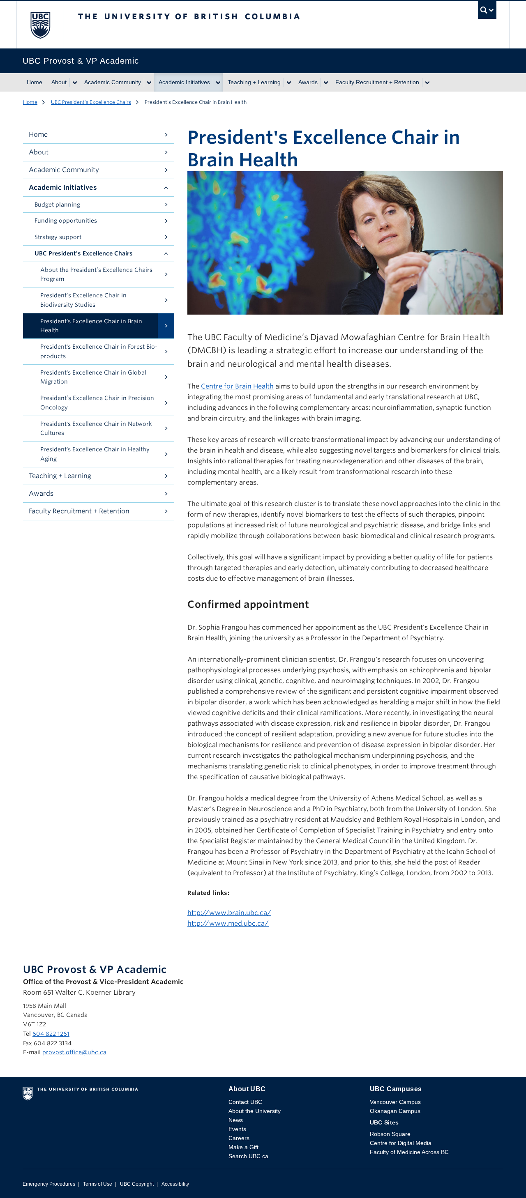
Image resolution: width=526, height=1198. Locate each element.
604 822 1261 (50, 1033)
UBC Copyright (137, 1184)
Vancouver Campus (395, 1102)
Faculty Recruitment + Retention (377, 82)
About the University (254, 1111)
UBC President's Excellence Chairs (91, 102)
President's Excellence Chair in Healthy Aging (95, 454)
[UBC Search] (487, 12)
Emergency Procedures (49, 1184)
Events (237, 1129)
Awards (308, 82)
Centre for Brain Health (237, 386)
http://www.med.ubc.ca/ (228, 923)
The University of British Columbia (40, 24)
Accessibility (175, 1184)
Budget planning (57, 204)
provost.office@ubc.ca (74, 1052)
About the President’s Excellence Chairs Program (96, 275)
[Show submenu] (74, 82)
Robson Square (390, 1134)
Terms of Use (97, 1184)
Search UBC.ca (248, 1156)
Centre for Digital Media (400, 1143)
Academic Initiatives (184, 82)
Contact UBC (245, 1102)
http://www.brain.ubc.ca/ (229, 913)
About (59, 82)
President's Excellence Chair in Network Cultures (96, 429)
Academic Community (112, 82)
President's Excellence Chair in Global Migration (93, 377)
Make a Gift (243, 1147)
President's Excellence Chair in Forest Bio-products (98, 351)
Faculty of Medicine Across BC (409, 1152)
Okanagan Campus (395, 1111)
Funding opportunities (66, 220)
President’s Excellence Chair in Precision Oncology (97, 403)
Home (34, 82)
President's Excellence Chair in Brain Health (91, 326)
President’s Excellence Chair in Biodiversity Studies (83, 300)
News (235, 1120)
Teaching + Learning (254, 82)
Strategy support (58, 237)
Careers (238, 1138)
